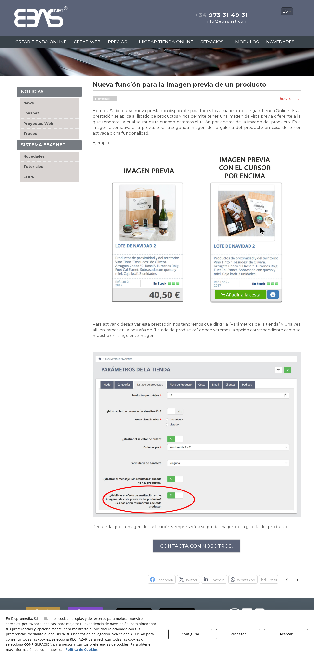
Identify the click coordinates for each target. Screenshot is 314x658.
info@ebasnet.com (227, 21)
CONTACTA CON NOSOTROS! (196, 546)
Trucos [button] (30, 133)
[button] (58, 15)
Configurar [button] (190, 634)
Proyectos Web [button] (38, 123)
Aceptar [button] (286, 634)
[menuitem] (287, 11)
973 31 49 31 (221, 15)
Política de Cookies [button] (81, 649)
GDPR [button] (29, 177)
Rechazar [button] (238, 634)
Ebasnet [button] (31, 113)
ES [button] (286, 11)
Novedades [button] (34, 156)
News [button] (28, 103)
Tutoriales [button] (33, 166)
